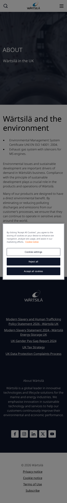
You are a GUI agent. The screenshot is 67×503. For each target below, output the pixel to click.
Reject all (33, 261)
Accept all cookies (33, 271)
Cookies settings (33, 251)
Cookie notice (32, 241)
